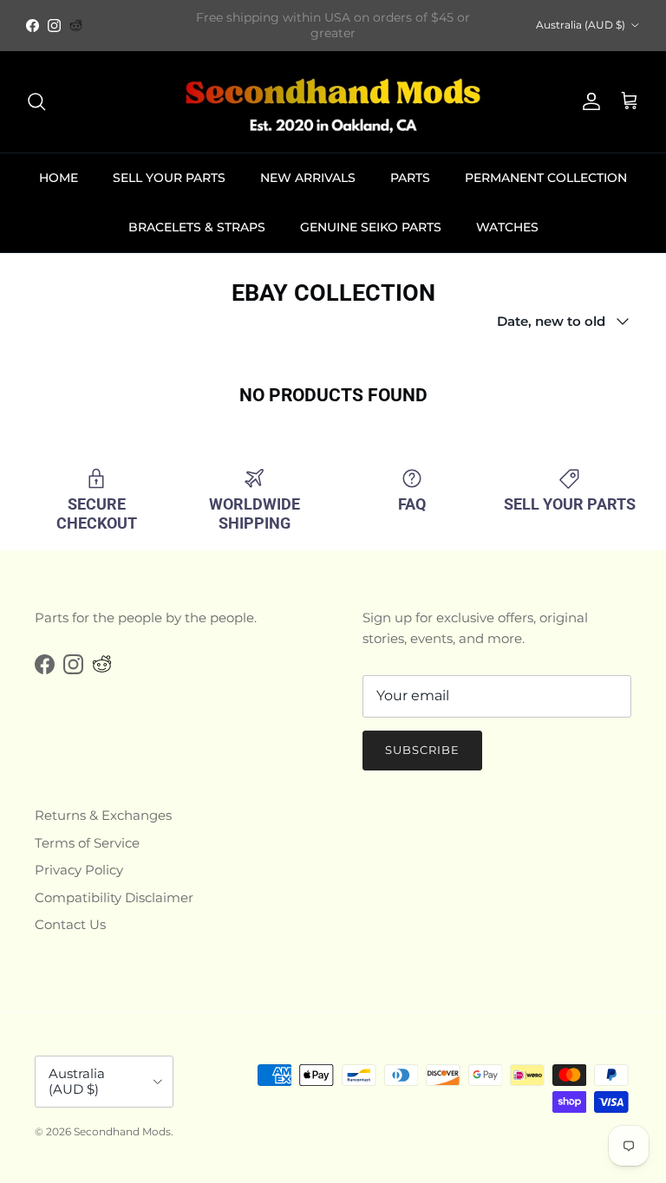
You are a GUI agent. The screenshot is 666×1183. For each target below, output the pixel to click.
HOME (58, 177)
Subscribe (422, 750)
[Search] (36, 101)
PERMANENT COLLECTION (546, 177)
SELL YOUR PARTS (169, 177)
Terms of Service (87, 843)
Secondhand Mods (122, 1131)
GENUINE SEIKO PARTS (370, 227)
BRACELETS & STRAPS (196, 227)
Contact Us (70, 924)
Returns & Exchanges (103, 815)
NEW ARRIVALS (308, 177)
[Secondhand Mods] (333, 101)
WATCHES (507, 227)
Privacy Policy (79, 869)
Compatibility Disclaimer (114, 897)
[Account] (588, 101)
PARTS (410, 177)
